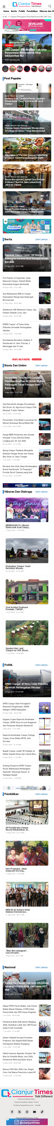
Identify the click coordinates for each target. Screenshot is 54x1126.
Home (6, 11)
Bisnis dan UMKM (17, 96)
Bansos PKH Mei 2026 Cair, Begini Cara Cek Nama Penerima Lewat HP (19, 1072)
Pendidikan (32, 11)
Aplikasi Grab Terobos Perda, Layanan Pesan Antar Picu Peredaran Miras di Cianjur (24, 101)
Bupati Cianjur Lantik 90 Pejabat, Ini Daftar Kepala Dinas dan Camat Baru (19, 754)
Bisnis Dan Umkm (15, 365)
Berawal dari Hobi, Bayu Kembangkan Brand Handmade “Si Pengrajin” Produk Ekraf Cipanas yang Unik (20, 471)
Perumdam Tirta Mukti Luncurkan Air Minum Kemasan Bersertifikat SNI (20, 423)
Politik (22, 11)
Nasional (10, 967)
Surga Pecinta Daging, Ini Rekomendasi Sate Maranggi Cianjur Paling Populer (25, 210)
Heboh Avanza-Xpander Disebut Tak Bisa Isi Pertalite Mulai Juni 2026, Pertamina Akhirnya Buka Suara (19, 1058)
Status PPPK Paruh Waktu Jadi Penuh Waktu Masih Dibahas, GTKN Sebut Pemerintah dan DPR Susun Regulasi (20, 1011)
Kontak (37, 1105)
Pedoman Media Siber (26, 1099)
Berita (14, 11)
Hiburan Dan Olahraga (18, 492)
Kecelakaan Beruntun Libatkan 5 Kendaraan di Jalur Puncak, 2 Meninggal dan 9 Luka (17, 345)
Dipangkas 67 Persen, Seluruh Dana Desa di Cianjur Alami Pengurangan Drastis (26, 156)
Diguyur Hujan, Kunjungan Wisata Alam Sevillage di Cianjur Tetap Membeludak (25, 129)
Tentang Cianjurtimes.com (23, 1105)
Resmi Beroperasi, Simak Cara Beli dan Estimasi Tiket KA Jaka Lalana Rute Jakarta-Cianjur (25, 182)
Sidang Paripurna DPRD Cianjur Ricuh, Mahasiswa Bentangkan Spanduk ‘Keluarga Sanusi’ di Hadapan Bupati (17, 772)
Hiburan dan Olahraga (19, 125)
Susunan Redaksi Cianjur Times (26, 1102)
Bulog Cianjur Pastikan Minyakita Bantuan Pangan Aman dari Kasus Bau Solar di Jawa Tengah (18, 455)
